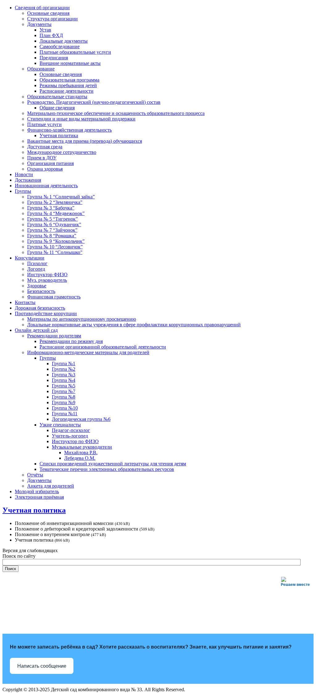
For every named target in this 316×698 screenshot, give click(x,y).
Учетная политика (34, 510)
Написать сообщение (41, 666)
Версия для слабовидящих (30, 550)
